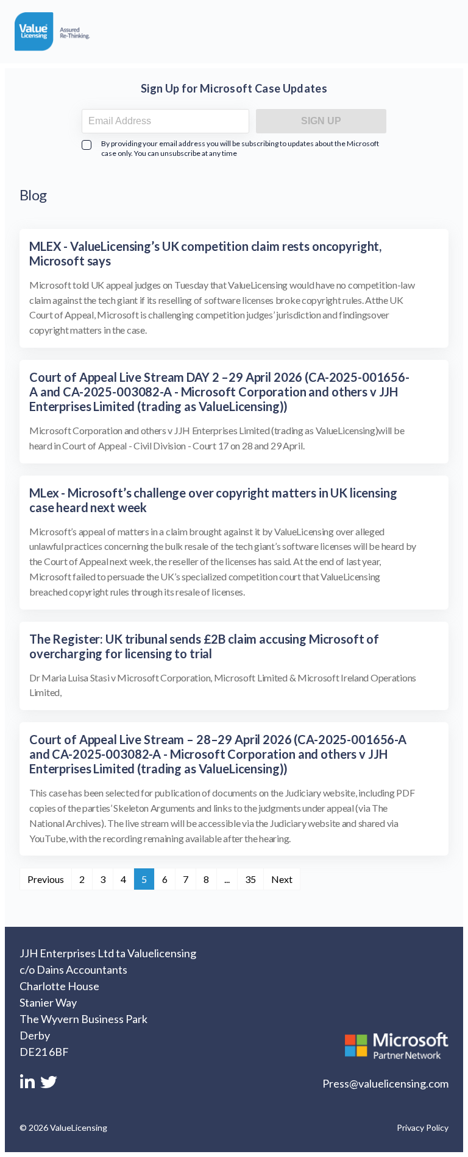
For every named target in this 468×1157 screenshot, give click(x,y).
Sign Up (321, 121)
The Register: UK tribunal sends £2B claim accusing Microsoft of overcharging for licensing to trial (204, 646)
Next (281, 879)
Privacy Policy (422, 1127)
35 (250, 879)
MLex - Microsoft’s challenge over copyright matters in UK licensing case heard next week (213, 500)
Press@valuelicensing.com (385, 1083)
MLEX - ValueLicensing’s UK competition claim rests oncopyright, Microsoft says (205, 253)
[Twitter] (48, 1086)
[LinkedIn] (28, 1086)
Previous (45, 879)
